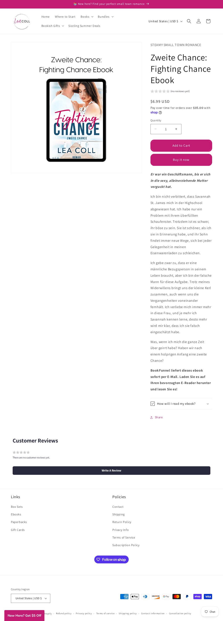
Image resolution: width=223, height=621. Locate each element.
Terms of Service (123, 537)
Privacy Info (120, 530)
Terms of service (105, 613)
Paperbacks (19, 522)
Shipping (118, 514)
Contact (117, 507)
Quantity (155, 120)
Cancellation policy (180, 613)
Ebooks (16, 514)
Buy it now (181, 160)
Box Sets (17, 507)
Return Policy (121, 522)
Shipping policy (128, 613)
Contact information (153, 613)
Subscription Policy (125, 545)
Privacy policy (84, 613)
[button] (86, 16)
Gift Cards (18, 530)
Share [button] (159, 417)
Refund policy (63, 613)
